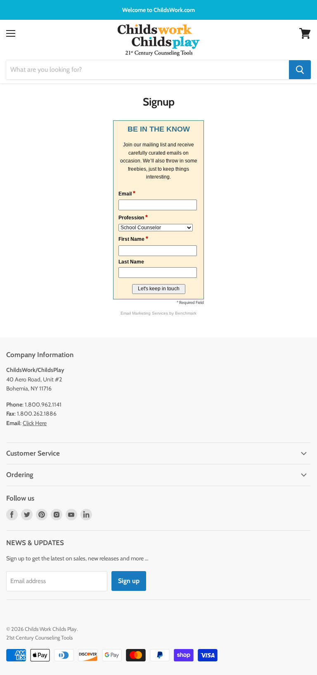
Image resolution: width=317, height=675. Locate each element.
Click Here (35, 423)
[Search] (300, 69)
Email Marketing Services (144, 313)
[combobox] (147, 69)
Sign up (129, 581)
